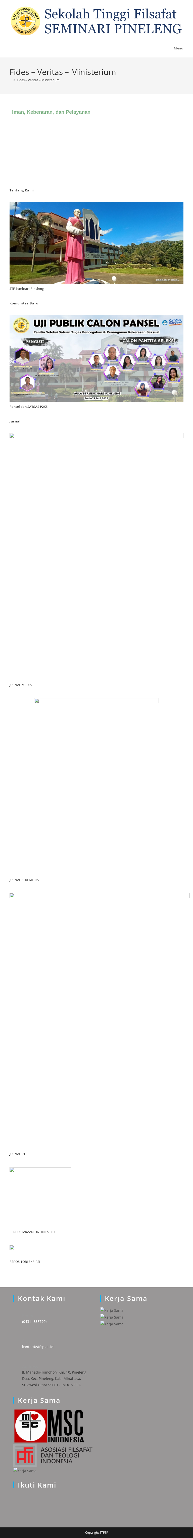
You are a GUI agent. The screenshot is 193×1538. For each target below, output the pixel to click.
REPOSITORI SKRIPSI (25, 1261)
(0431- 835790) (34, 1321)
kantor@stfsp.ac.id (38, 1346)
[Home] (11, 80)
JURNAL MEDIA (21, 684)
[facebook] (14, 1509)
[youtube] (14, 1502)
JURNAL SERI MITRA (24, 879)
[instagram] (14, 1496)
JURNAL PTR (18, 1154)
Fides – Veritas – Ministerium (38, 80)
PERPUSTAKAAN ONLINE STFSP (33, 1232)
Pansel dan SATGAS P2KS (28, 406)
